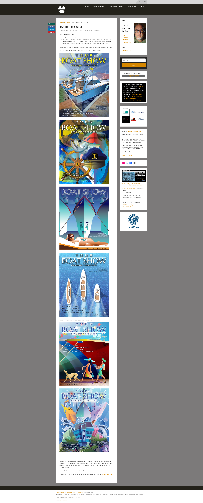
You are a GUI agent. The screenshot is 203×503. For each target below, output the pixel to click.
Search (134, 65)
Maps (124, 35)
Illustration (96, 30)
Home (87, 6)
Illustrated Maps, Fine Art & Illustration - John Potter (69, 492)
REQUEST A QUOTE (134, 76)
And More (125, 124)
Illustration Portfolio (115, 6)
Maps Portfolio (131, 6)
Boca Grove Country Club (134, 131)
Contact (142, 6)
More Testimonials (127, 155)
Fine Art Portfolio (98, 6)
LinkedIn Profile (107, 475)
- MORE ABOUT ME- (127, 51)
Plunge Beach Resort (128, 189)
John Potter (64, 30)
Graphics (89, 30)
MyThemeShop (64, 500)
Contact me (109, 471)
